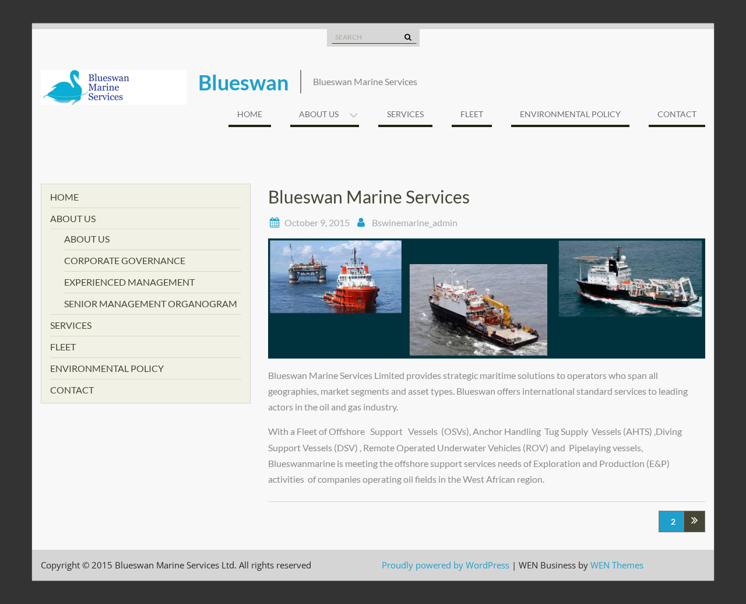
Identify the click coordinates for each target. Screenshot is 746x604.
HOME (249, 114)
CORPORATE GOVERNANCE (124, 260)
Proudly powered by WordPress (445, 565)
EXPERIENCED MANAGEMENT (129, 281)
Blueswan (243, 82)
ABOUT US (319, 114)
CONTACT (676, 114)
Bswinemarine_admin (415, 222)
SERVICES (405, 114)
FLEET (471, 114)
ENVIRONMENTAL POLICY (570, 114)
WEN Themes (616, 565)
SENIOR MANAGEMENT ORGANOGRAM (150, 303)
